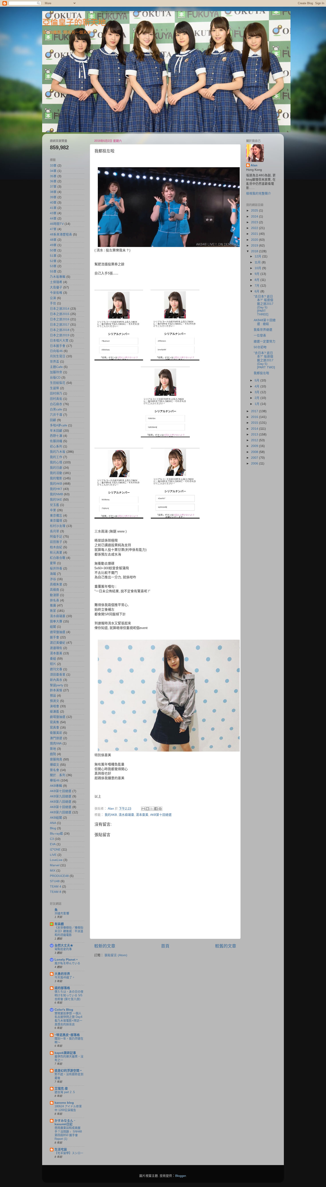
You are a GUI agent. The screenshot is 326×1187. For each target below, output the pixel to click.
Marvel (54, 865)
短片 (53, 664)
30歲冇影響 (62, 913)
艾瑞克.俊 (61, 1088)
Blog (53, 828)
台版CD (55, 377)
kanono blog (64, 1102)
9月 (257, 274)
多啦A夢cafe (58, 425)
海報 (53, 573)
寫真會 (54, 727)
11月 (258, 262)
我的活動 (56, 473)
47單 (53, 229)
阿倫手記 (56, 536)
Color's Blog (64, 1009)
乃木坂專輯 (57, 276)
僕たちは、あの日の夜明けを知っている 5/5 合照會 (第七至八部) (69, 995)
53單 (53, 266)
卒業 (53, 510)
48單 (53, 239)
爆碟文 (54, 764)
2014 (255, 428)
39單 (53, 197)
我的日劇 (56, 467)
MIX (52, 870)
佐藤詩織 (56, 441)
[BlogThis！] (147, 808)
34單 (53, 171)
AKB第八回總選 (60, 801)
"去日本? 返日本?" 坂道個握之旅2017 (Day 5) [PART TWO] (264, 360)
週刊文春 (56, 669)
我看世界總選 (263, 329)
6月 (257, 291)
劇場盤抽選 (57, 717)
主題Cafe (56, 367)
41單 (53, 208)
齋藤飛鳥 (56, 759)
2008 (255, 452)
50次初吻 (260, 347)
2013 (255, 434)
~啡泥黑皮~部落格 (67, 1035)
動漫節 (54, 595)
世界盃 (54, 361)
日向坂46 (56, 351)
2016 (255, 417)
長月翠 (54, 531)
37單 (53, 186)
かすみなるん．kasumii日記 (65, 1122)
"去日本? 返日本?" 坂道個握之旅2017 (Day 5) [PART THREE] (263, 305)
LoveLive (56, 860)
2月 (257, 398)
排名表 (54, 600)
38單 (53, 192)
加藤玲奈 (56, 372)
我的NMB (56, 494)
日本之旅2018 (59, 330)
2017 (255, 411)
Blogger (180, 1175)
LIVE (53, 855)
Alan (254, 165)
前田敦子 (56, 542)
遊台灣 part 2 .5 (65, 1092)
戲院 (53, 754)
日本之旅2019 (59, 335)
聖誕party (56, 685)
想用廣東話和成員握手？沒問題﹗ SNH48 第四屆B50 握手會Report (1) (68, 1133)
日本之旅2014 (59, 308)
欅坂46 (55, 780)
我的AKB (111, 814)
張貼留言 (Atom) (115, 955)
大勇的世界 (62, 973)
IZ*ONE (55, 849)
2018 (255, 251)
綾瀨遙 (54, 711)
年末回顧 (56, 430)
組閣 (53, 626)
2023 (255, 222)
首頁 (165, 946)
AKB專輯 (56, 785)
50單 (53, 250)
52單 (53, 261)
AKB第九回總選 (60, 796)
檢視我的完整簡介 (258, 193)
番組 (53, 658)
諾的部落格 (62, 988)
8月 (257, 280)
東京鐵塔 (56, 520)
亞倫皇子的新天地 (74, 22)
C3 (52, 839)
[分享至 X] (151, 808)
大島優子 (56, 287)
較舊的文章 (225, 946)
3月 (257, 392)
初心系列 (56, 446)
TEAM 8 (55, 892)
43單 (53, 213)
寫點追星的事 (63, 949)
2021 (255, 233)
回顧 (53, 420)
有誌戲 (59, 924)
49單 (53, 245)
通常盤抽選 (57, 632)
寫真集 (54, 722)
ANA (53, 823)
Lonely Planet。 (67, 959)
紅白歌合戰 (57, 558)
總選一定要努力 (264, 341)
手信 (53, 303)
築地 (53, 748)
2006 (255, 463)
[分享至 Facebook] (156, 808)
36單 (53, 181)
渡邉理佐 (56, 648)
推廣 (53, 605)
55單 (53, 271)
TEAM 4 (55, 886)
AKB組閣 (56, 817)
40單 (53, 202)
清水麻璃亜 (126, 814)
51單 (53, 255)
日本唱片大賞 (59, 340)
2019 (255, 245)
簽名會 (54, 770)
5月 (257, 380)
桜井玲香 (56, 568)
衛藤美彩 (56, 732)
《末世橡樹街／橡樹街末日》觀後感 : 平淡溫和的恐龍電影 (69, 931)
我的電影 (56, 478)
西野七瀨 (56, 435)
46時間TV (57, 223)
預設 (53, 695)
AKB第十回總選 (161, 814)
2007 (255, 457)
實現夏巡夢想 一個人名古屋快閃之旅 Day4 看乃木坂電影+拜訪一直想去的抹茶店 (68, 1019)
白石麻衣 (56, 404)
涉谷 (53, 579)
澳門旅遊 (56, 738)
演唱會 (54, 706)
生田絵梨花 (57, 383)
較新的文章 (104, 946)
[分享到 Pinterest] (160, 808)
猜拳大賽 (56, 621)
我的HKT (56, 489)
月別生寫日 (57, 356)
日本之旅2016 (59, 319)
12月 (258, 256)
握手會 (54, 637)
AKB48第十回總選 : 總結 (265, 322)
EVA (53, 844)
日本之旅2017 (59, 324)
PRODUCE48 (59, 876)
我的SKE (56, 499)
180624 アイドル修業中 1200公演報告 (68, 1108)
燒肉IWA (56, 743)
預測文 (54, 701)
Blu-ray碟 (56, 833)
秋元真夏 (56, 552)
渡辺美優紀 (57, 642)
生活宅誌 (61, 1149)
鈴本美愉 (56, 690)
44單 (53, 218)
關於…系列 (57, 775)
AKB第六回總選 (60, 812)
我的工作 (56, 457)
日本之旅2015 (59, 314)
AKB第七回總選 (60, 791)
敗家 (53, 610)
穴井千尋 (56, 414)
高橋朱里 (56, 584)
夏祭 (53, 563)
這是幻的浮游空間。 (68, 1070)
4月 (257, 386)
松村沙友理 (57, 526)
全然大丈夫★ (64, 945)
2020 (255, 239)
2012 (255, 440)
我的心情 (56, 462)
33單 (53, 165)
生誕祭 (54, 388)
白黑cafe (56, 409)
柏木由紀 (56, 547)
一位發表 (260, 335)
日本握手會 (57, 346)
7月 (257, 285)
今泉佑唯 (56, 292)
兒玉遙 (54, 505)
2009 (255, 446)
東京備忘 (56, 515)
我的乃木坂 (57, 451)
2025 (255, 210)
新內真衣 (56, 680)
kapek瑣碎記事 (65, 1053)
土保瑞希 (56, 282)
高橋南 (54, 589)
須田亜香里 (57, 674)
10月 (258, 268)
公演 (53, 298)
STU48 (55, 881)
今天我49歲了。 (65, 977)
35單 (53, 176)
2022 (255, 228)
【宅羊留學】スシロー (69, 1153)
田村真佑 (56, 398)
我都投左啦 (261, 373)
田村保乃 (56, 393)
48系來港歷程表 (61, 234)
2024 (255, 216)
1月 (257, 404)
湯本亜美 (142, 814)
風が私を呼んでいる (67, 963)
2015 (255, 422)
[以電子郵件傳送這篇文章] (143, 808)
